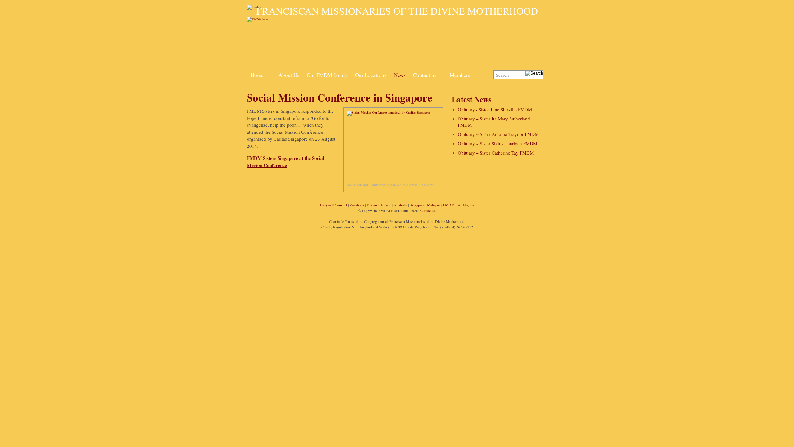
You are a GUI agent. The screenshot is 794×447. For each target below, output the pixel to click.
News (400, 75)
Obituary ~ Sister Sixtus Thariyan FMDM (497, 143)
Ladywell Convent (333, 204)
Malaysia (433, 204)
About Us (289, 75)
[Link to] (271, 71)
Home (257, 75)
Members (460, 75)
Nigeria (468, 204)
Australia (400, 204)
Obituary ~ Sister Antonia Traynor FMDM (498, 134)
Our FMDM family (327, 75)
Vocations (357, 204)
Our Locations (370, 75)
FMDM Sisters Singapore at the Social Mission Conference (285, 162)
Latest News (472, 99)
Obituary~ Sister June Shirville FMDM (495, 109)
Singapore (417, 204)
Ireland (386, 204)
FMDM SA (452, 204)
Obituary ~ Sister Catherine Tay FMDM (496, 153)
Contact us (424, 75)
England (373, 204)
